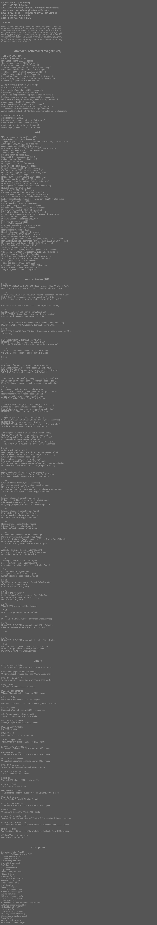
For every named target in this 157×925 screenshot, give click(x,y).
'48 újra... (5, 137)
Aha (3, 139)
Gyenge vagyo (7, 63)
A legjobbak (6, 142)
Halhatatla (5, 61)
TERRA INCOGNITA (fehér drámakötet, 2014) (13, 57)
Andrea (4, 144)
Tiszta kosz (6, 263)
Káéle (4, 78)
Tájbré (4, 74)
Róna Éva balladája (10, 245)
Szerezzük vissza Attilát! (11, 252)
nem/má (4, 81)
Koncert (4, 203)
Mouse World (7, 223)
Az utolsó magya (8, 67)
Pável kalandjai (8, 236)
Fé (2, 65)
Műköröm (5, 228)
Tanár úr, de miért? (9, 256)
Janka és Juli (7, 195)
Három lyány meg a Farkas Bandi (15, 181)
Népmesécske (7, 230)
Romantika (6, 241)
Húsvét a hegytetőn (9, 188)
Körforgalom (6, 206)
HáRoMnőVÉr (7, 183)
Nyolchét (5, 232)
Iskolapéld (5, 70)
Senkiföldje (6, 247)
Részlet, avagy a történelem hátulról (17, 239)
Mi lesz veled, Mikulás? (11, 217)
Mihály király (6, 214)
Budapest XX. (7, 157)
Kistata (4, 201)
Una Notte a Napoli (9, 267)
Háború (4, 179)
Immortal (8, 192)
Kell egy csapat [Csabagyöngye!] (15, 199)
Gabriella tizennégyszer (11, 172)
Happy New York (8, 177)
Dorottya (5, 161)
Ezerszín (5, 168)
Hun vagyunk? (7, 186)
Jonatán (4, 175)
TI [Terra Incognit (8, 72)
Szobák (4, 254)
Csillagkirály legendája (11, 159)
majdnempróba (7, 208)
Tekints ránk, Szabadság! (12, 258)
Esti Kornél (6, 166)
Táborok (5, 22)
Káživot (8, 197)
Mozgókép (5, 225)
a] (16, 72)
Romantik (5, 76)
